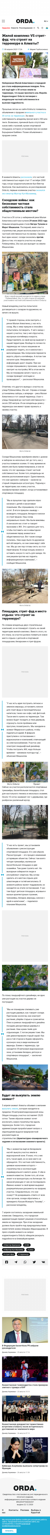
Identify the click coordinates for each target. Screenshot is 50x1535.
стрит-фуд (9, 1254)
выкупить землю (10, 1108)
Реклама (24, 1510)
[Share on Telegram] (15, 1262)
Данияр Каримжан (9, 1352)
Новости (14, 28)
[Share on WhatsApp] (25, 1262)
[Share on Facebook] (6, 1262)
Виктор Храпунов (12, 1245)
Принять (9, 1531)
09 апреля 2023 (10, 49)
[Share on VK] (43, 1262)
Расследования (26, 28)
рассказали (26, 177)
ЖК (27, 1245)
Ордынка (6, 28)
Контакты (13, 1510)
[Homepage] (25, 21)
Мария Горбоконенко (39, 49)
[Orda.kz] (25, 1492)
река (31, 1250)
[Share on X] (34, 1262)
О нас (3, 1511)
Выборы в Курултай (36, 1511)
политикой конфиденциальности (16, 1525)
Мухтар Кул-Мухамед (14, 1250)
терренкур (24, 1254)
